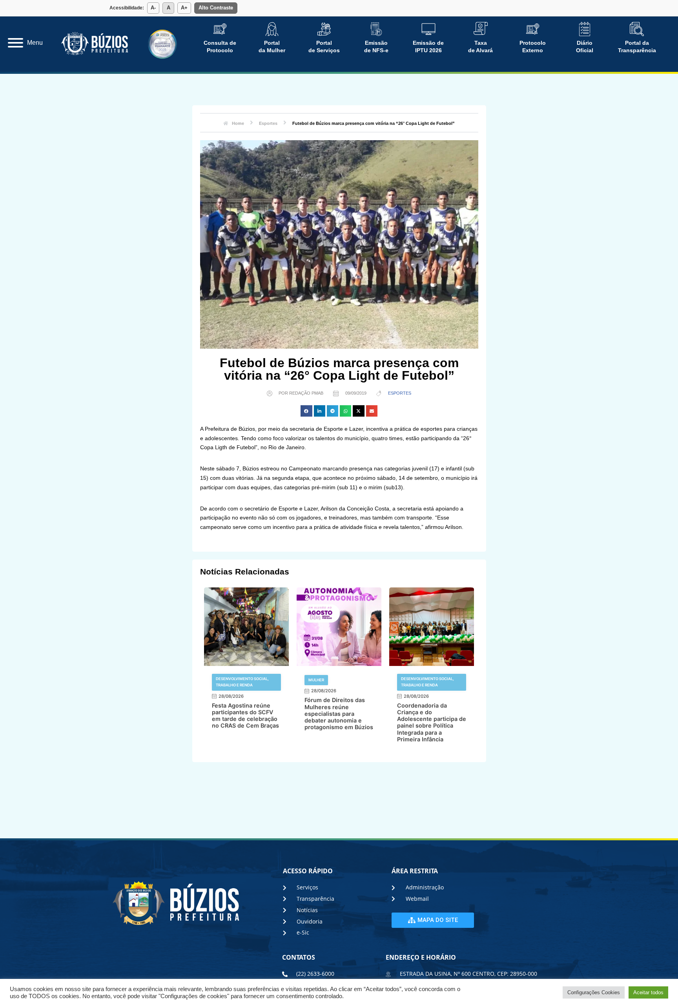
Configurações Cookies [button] (593, 992)
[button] (306, 411)
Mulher (316, 680)
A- (153, 8)
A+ (184, 8)
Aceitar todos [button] (648, 992)
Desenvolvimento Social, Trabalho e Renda (242, 682)
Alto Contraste (216, 8)
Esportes (399, 393)
